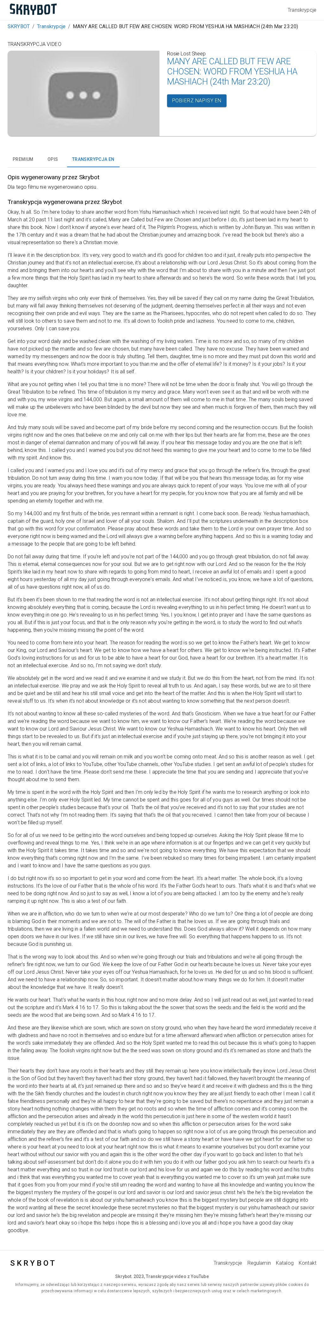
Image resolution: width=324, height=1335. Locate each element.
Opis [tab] (52, 159)
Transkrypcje (51, 26)
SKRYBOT (19, 26)
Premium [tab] (23, 159)
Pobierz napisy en (196, 101)
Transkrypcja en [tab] (93, 159)
